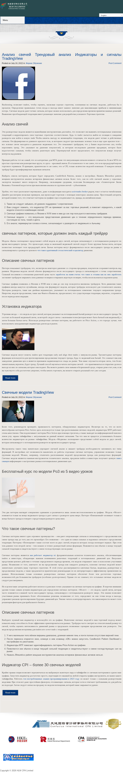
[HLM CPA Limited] (14, 6)
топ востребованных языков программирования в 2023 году (51, 679)
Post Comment (115, 63)
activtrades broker (80, 191)
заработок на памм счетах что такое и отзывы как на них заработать (88, 274)
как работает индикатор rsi (43, 555)
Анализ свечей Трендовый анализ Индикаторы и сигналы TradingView (61, 56)
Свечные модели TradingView (28, 392)
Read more (10, 378)
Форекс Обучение (34, 63)
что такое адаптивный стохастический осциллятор (60, 250)
